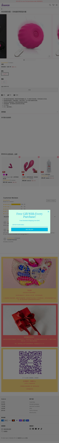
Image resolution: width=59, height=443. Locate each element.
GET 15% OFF (29, 229)
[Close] (48, 211)
